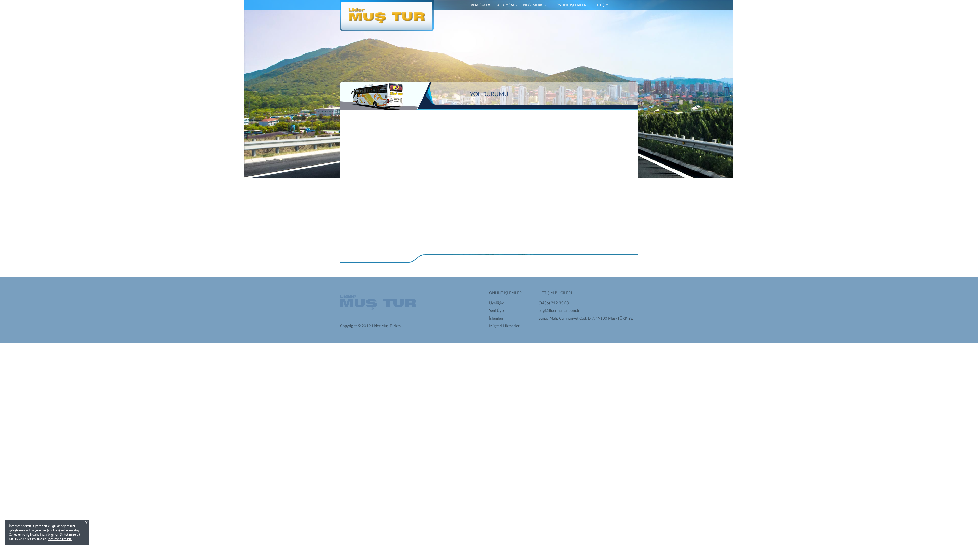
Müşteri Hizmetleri (504, 326)
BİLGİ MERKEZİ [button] (535, 5)
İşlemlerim (497, 318)
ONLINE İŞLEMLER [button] (571, 5)
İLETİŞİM (601, 5)
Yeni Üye (496, 311)
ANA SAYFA (482, 5)
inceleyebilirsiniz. (60, 539)
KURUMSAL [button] (505, 5)
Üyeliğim (496, 303)
